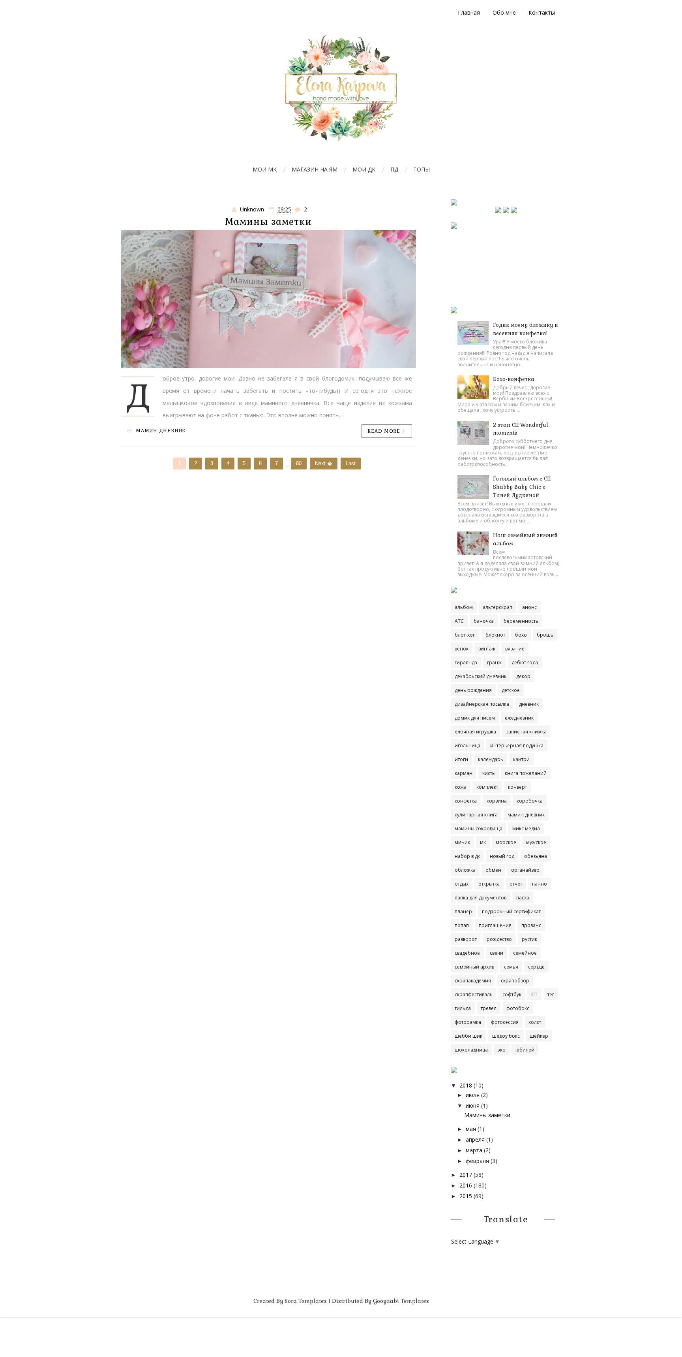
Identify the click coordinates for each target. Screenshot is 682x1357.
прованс (531, 925)
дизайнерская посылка (482, 704)
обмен (493, 870)
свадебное (467, 953)
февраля (477, 1161)
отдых (461, 883)
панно (539, 883)
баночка (484, 621)
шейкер (539, 1036)
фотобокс (517, 1008)
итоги (461, 759)
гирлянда (466, 662)
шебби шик (468, 1036)
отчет (516, 883)
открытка (489, 883)
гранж (494, 662)
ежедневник (519, 717)
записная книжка (526, 731)
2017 (465, 1174)
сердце (536, 966)
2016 (465, 1185)
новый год (502, 856)
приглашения (495, 925)
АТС (459, 621)
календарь (490, 759)
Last (351, 463)
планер (463, 911)
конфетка (466, 800)
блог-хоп (465, 634)
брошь (545, 634)
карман (463, 773)
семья (511, 966)
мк (483, 842)
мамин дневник (161, 431)
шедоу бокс (506, 1036)
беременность (521, 621)
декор (523, 676)
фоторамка (468, 1022)
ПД (394, 169)
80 (299, 463)
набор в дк (467, 856)
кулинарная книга (476, 814)
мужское (536, 842)
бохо (521, 634)
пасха (522, 897)
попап (462, 925)
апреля (475, 1139)
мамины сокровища (478, 828)
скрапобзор (515, 980)
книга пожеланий (526, 773)
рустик (529, 939)
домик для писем (475, 717)
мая (471, 1129)
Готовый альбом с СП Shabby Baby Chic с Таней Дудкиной (522, 487)
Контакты (541, 12)
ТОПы (421, 169)
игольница (467, 745)
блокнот (495, 634)
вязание (515, 648)
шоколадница (471, 1049)
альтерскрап (497, 607)
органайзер (525, 870)
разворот (466, 939)
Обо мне (504, 12)
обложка (465, 870)
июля (473, 1095)
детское (511, 690)
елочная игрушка (475, 731)
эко (502, 1049)
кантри (521, 759)
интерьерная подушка (516, 745)
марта (474, 1150)
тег (550, 994)
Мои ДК (363, 169)
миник (462, 842)
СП (534, 994)
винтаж (486, 648)
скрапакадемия (473, 980)
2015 (465, 1196)
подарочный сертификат (511, 911)
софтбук (511, 994)
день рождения (473, 690)
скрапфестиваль (474, 994)
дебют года (525, 662)
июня (473, 1105)
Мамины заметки (268, 222)
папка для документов (480, 897)
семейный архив (474, 966)
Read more (385, 431)
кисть (488, 773)
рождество (499, 939)
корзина (497, 800)
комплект (487, 787)
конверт (517, 787)
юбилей (524, 1049)
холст (534, 1022)
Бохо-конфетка (513, 379)
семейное (525, 953)
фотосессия (505, 1022)
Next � (323, 463)
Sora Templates (306, 1300)
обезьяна (535, 856)
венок (461, 648)
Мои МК (265, 169)
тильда (463, 1008)
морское (506, 842)
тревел (489, 1008)
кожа (461, 787)
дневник (529, 704)
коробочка (530, 800)
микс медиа (526, 828)
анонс (529, 607)
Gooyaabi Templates (401, 1300)
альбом (464, 607)
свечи (496, 953)
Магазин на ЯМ (314, 169)
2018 (465, 1085)
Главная (469, 12)
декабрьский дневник (480, 676)
